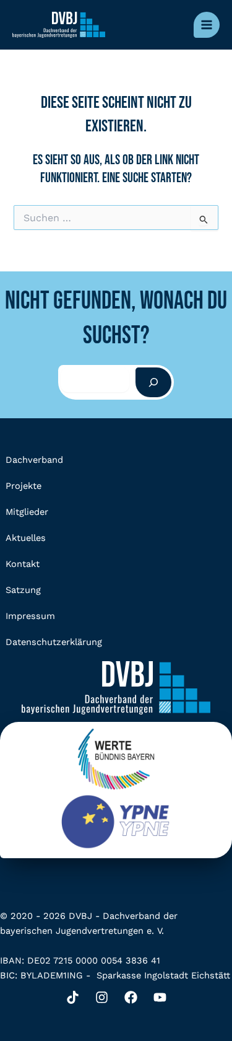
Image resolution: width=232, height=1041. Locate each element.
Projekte (23, 485)
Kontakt (23, 563)
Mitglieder (27, 511)
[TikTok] (72, 997)
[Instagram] (101, 997)
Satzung (23, 589)
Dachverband (34, 459)
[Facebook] (130, 997)
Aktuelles (26, 537)
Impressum (30, 616)
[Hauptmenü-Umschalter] (207, 25)
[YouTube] (159, 997)
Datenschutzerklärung (54, 642)
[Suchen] (153, 382)
